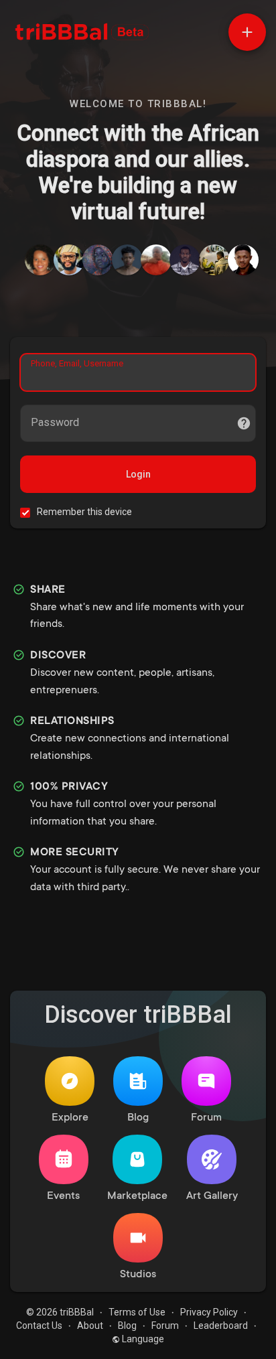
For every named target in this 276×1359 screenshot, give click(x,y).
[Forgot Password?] (243, 423)
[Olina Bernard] (40, 259)
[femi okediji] (214, 259)
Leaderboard (221, 1325)
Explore (70, 1118)
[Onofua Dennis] (184, 259)
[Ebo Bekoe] (156, 259)
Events (63, 1196)
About (90, 1325)
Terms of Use (137, 1312)
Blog (138, 1118)
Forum (206, 1118)
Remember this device (84, 511)
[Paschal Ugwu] (243, 259)
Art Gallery (212, 1196)
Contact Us (39, 1325)
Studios (138, 1275)
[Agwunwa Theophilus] (97, 259)
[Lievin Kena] (127, 259)
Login (138, 474)
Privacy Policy (209, 1312)
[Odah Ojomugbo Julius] (69, 259)
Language (142, 1339)
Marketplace (137, 1196)
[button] (247, 32)
